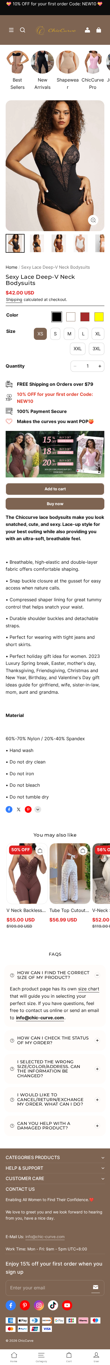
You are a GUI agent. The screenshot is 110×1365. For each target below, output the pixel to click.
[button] (11, 30)
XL (98, 333)
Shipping (14, 299)
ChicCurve (25, 1341)
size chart (88, 989)
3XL (97, 348)
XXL (78, 348)
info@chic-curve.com (45, 1236)
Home (11, 267)
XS (40, 333)
